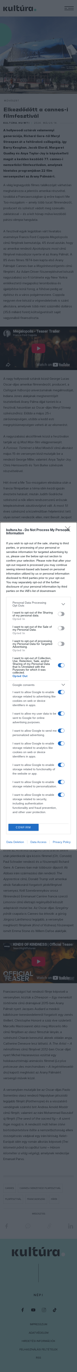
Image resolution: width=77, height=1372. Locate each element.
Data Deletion (15, 842)
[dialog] (38, 686)
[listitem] (38, 604)
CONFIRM (23, 827)
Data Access (38, 842)
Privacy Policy (62, 842)
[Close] (69, 530)
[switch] (61, 614)
